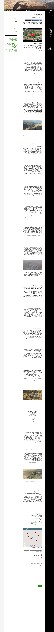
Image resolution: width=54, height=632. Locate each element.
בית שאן (16, 44)
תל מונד (10, 51)
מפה (38, 10)
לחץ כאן (36, 521)
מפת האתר (8, 10)
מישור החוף (51, 28)
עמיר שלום (16, 10)
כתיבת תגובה (33, 17)
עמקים (51, 31)
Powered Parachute (14, 40)
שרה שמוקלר (15, 31)
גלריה (23, 10)
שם (41, 575)
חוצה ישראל (11, 45)
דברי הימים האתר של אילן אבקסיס (50, 46)
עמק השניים (14, 50)
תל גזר (12, 51)
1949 (32, 70)
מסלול (15, 48)
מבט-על (51, 10)
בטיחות (8, 42)
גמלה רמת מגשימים (38, 547)
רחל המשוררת (15, 28)
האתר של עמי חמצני (51, 47)
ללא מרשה (51, 34)
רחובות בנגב (16, 51)
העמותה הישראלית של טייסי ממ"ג (50, 49)
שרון (51, 33)
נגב (51, 30)
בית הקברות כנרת (10, 43)
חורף (51, 36)
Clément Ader (15, 38)
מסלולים (35, 10)
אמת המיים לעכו (15, 42)
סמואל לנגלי (16, 49)
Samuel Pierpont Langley (14, 41)
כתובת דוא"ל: (15, 20)
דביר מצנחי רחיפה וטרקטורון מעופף (50, 44)
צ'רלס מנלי (11, 50)
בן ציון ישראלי (13, 44)
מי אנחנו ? (12, 10)
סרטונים (20, 10)
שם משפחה (16, 18)
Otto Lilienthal (10, 39)
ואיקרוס (14, 45)
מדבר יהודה (51, 27)
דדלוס (9, 44)
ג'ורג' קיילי (11, 44)
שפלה (51, 32)
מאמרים (26, 10)
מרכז (51, 29)
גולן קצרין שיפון (40, 558)
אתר (41, 582)
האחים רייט (16, 45)
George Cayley (15, 39)
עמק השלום (16, 50)
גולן (40, 14)
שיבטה (13, 51)
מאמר (12, 46)
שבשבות (29, 10)
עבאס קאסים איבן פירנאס (8, 49)
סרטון (13, 49)
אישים (32, 10)
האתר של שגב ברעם (51, 48)
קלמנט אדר (9, 50)
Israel (13, 39)
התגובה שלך (40, 565)
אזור (41, 14)
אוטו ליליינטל (9, 41)
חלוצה (8, 45)
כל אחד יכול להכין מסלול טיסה (38, 555)
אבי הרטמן (36, 17)
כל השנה (39, 14)
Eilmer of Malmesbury (11, 38)
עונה (34, 14)
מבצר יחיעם (9, 46)
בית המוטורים (15, 43)
